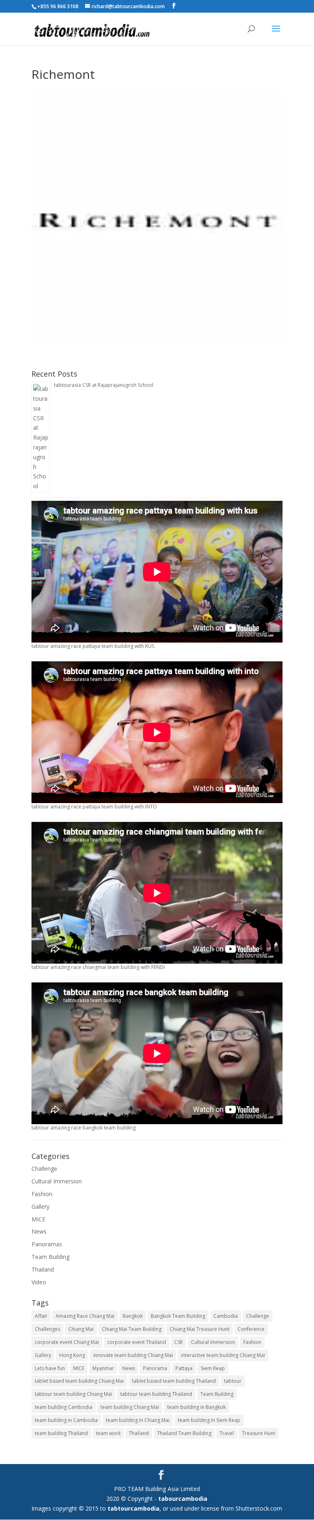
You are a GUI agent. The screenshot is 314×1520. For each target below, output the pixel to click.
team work (108, 1433)
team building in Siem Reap (209, 1420)
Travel (227, 1433)
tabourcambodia (182, 1498)
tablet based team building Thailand (174, 1380)
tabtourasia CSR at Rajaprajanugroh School (103, 385)
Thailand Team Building (184, 1433)
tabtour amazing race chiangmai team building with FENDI (98, 967)
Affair (41, 1315)
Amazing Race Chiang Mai (85, 1315)
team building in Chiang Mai (138, 1420)
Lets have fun (50, 1368)
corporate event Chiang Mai (67, 1342)
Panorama (155, 1368)
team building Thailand (61, 1433)
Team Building (50, 1257)
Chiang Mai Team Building (131, 1329)
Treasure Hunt (258, 1433)
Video (38, 1282)
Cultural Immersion (56, 1181)
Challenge (44, 1168)
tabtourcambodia (133, 1508)
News (39, 1231)
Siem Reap (213, 1368)
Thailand (42, 1269)
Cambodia (225, 1315)
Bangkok (133, 1315)
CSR (178, 1342)
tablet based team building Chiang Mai (79, 1380)
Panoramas (46, 1244)
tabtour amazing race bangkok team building (83, 1127)
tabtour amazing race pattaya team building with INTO (94, 806)
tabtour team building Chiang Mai (73, 1394)
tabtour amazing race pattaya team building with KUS (92, 646)
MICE (38, 1219)
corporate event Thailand (136, 1342)
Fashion (41, 1194)
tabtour (233, 1380)
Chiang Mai (81, 1329)
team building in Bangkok (196, 1407)
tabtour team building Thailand (156, 1394)
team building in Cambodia (66, 1420)
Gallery (40, 1206)
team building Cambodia (63, 1407)
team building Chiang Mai (130, 1407)
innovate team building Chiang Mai (133, 1355)
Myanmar (103, 1368)
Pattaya (184, 1368)
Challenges (47, 1329)
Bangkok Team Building (178, 1315)
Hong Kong (72, 1355)
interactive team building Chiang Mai (223, 1355)
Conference (251, 1329)
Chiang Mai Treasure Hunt (199, 1329)
